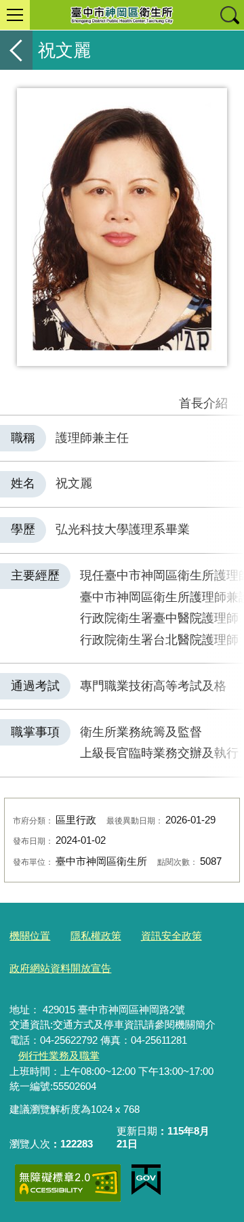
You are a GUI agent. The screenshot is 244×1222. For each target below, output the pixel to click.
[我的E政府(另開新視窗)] (146, 1180)
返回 (16, 50)
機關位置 (29, 935)
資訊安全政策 (171, 935)
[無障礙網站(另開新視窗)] (68, 1183)
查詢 (229, 15)
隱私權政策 (95, 935)
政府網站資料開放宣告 (60, 968)
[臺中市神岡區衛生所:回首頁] (122, 15)
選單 (15, 15)
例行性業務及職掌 (59, 1055)
